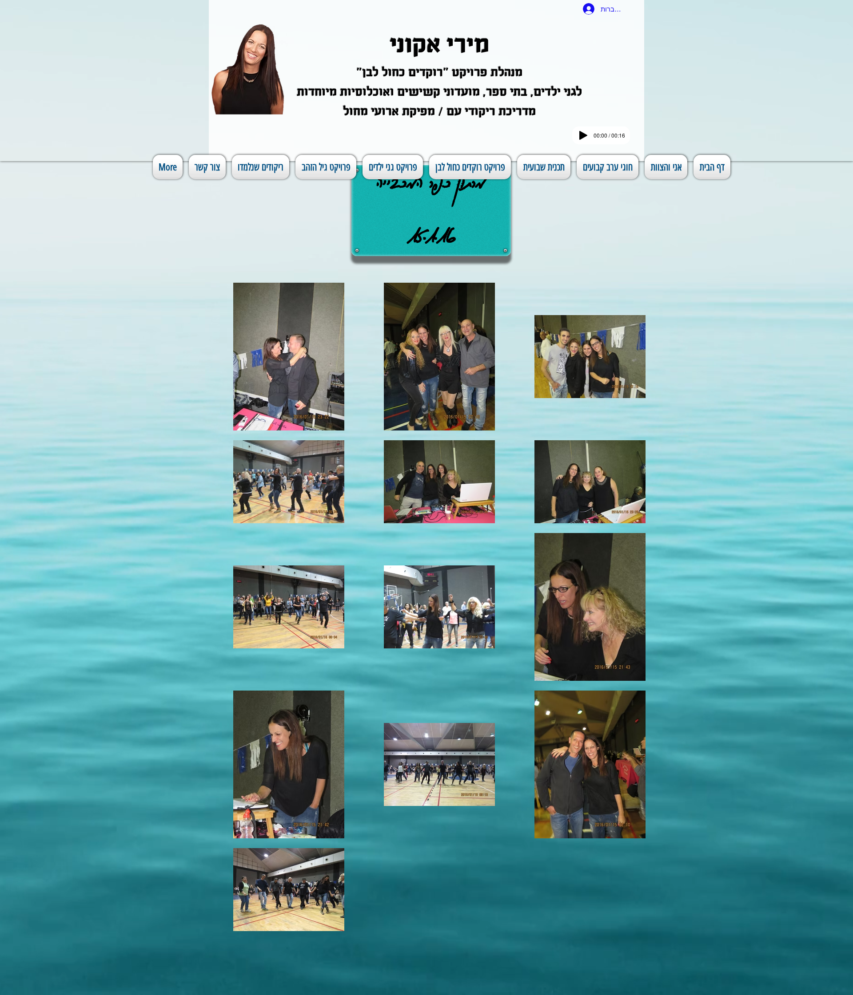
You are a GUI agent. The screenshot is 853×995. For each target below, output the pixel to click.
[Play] (583, 135)
